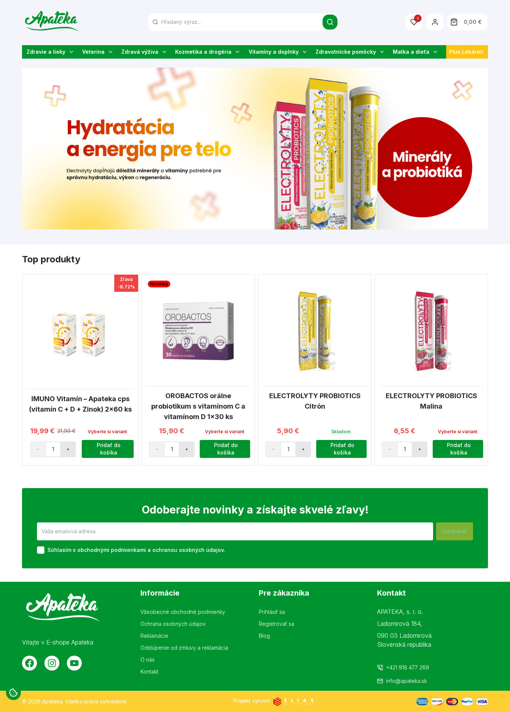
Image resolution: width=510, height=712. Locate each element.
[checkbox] (40, 550)
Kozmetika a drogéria (203, 52)
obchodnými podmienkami (111, 550)
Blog (264, 636)
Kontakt (149, 671)
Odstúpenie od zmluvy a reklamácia (184, 647)
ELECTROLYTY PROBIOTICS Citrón (315, 401)
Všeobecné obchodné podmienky (182, 612)
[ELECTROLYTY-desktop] (255, 148)
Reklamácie (154, 636)
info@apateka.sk (406, 681)
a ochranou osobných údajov (185, 550)
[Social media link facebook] (29, 663)
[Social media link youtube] (74, 663)
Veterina (93, 52)
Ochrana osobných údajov (173, 624)
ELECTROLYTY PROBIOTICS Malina (431, 401)
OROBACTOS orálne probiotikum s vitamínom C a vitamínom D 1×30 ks (198, 406)
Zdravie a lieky (46, 52)
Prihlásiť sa (272, 612)
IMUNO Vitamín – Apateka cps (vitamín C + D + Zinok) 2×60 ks (80, 404)
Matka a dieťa (411, 52)
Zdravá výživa (139, 52)
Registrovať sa (276, 624)
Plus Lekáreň (466, 52)
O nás (147, 659)
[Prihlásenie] (435, 22)
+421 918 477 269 (407, 667)
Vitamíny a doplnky (274, 52)
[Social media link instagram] (51, 663)
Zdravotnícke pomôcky (345, 52)
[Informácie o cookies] (13, 692)
